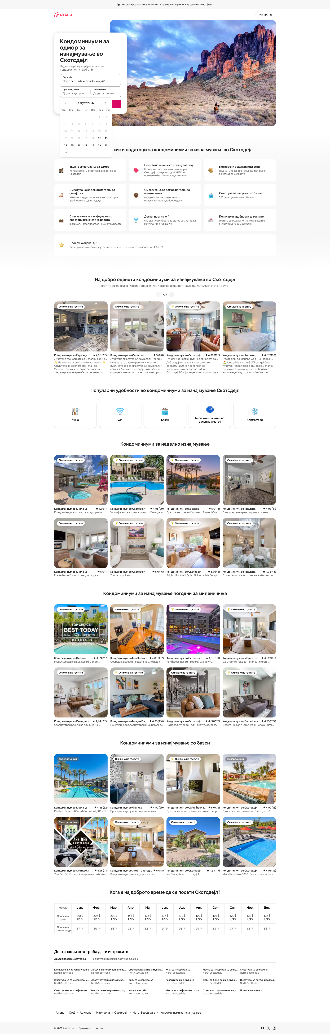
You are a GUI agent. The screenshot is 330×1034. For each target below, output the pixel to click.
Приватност (86, 1028)
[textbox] (75, 93)
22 (99, 138)
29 (99, 145)
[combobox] (90, 81)
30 (106, 145)
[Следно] (171, 294)
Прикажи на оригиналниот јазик (194, 4)
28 (92, 145)
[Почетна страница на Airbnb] (63, 14)
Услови (100, 1028)
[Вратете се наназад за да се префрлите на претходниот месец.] (66, 103)
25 (72, 145)
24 (65, 145)
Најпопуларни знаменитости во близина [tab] (115, 958)
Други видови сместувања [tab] (70, 958)
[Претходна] (158, 294)
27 (85, 145)
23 (106, 138)
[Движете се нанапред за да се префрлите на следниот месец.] (106, 103)
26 (79, 145)
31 (65, 152)
